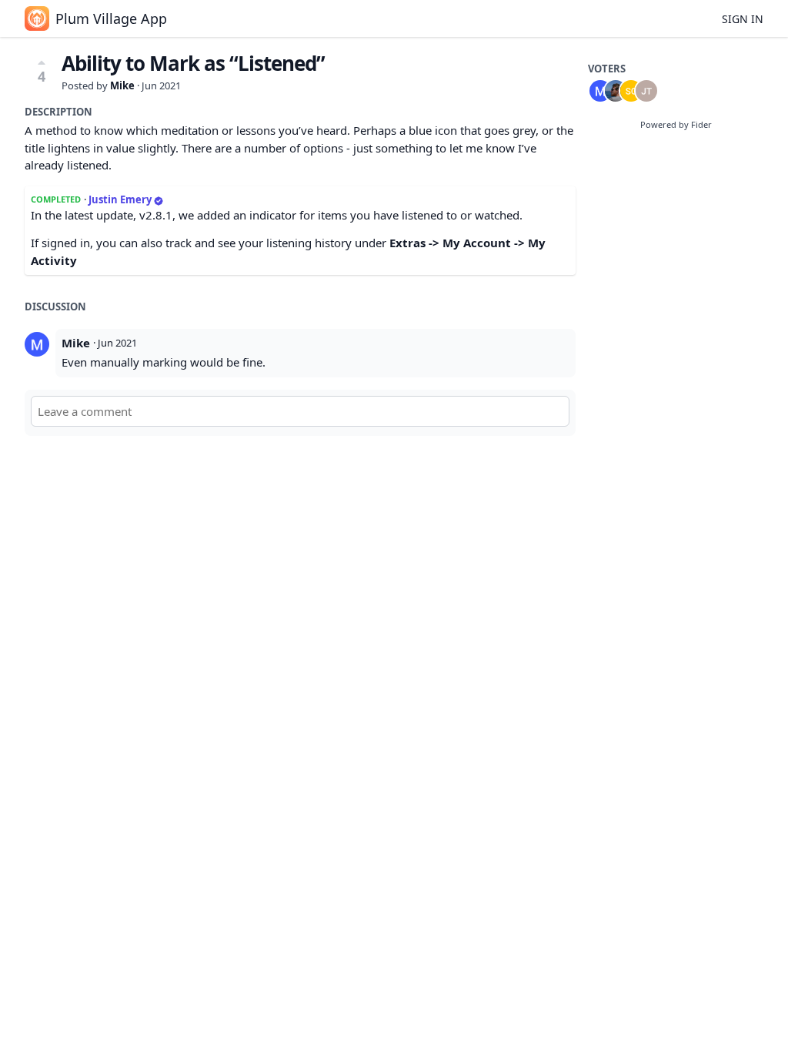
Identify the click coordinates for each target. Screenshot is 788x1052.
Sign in (742, 19)
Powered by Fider (676, 124)
